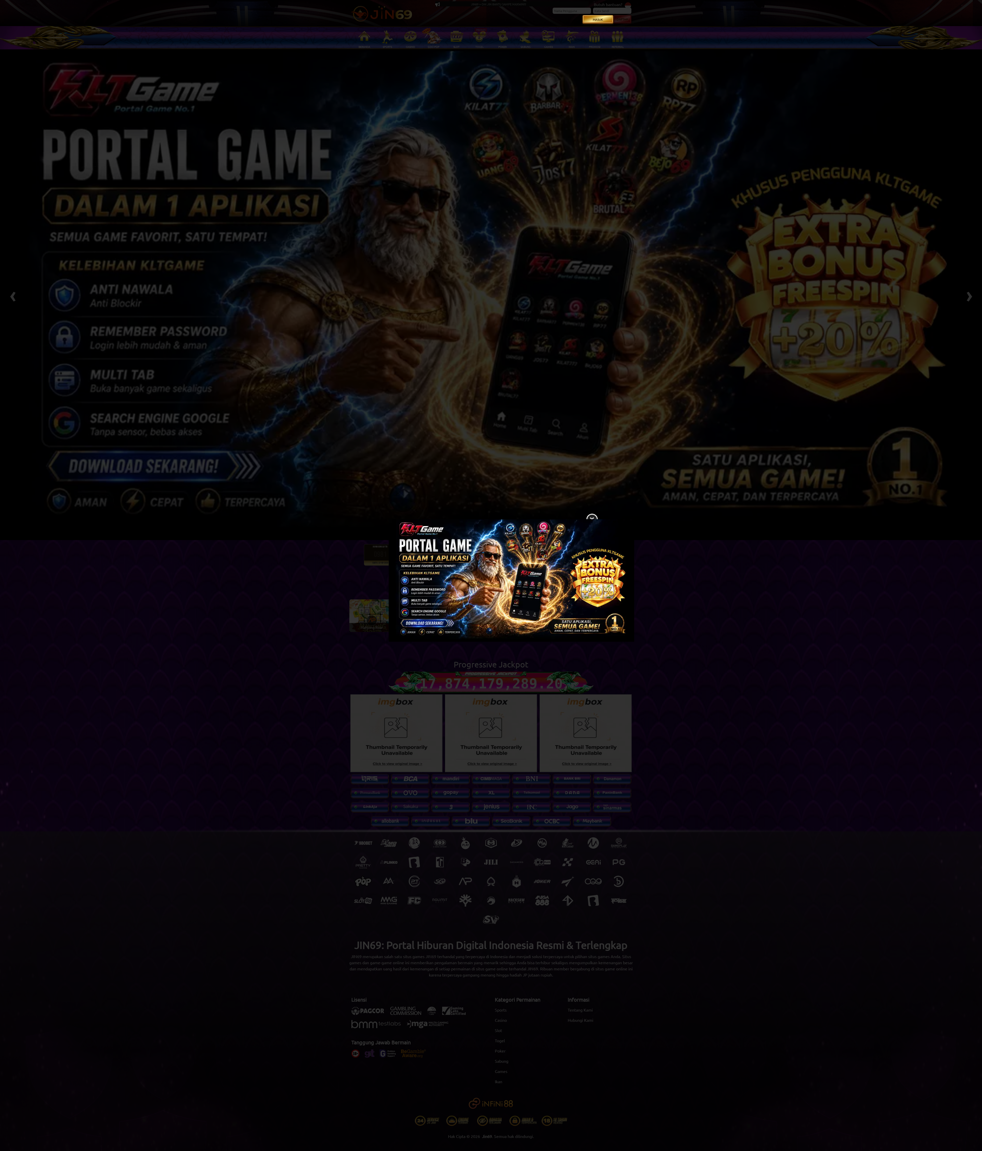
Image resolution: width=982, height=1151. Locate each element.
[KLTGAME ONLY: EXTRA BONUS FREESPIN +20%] (491, 582)
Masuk (598, 19)
